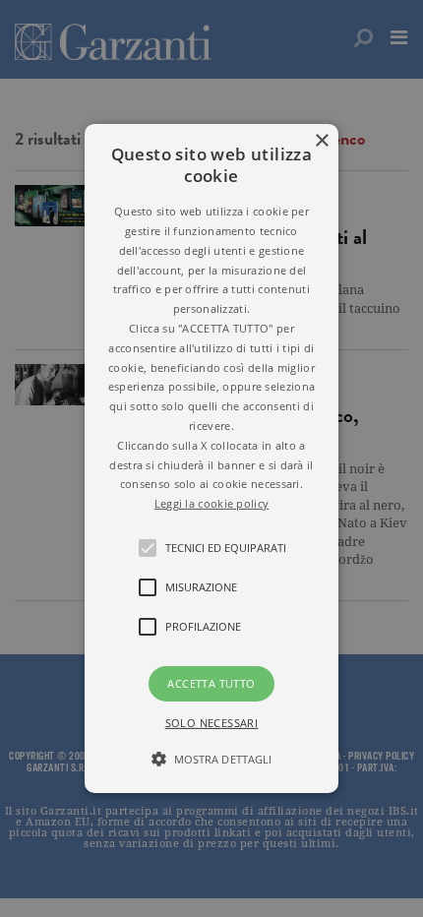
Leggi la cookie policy (212, 503)
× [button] (321, 141)
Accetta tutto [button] (211, 683)
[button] (211, 458)
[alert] (211, 458)
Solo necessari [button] (212, 722)
